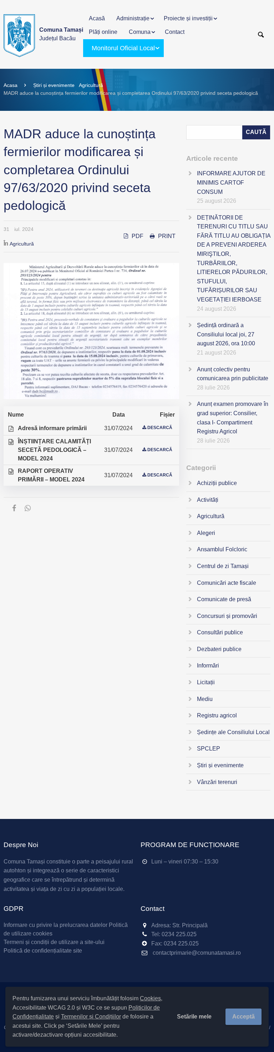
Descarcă (159, 427)
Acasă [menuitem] (97, 18)
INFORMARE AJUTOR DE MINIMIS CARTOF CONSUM (231, 182)
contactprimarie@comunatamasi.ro (197, 953)
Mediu (205, 699)
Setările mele (194, 1017)
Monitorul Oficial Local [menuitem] (123, 48)
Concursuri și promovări (227, 616)
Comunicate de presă (224, 599)
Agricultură (91, 85)
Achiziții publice (217, 483)
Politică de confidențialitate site (43, 951)
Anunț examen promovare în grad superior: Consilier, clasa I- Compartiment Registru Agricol (232, 417)
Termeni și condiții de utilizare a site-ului (54, 942)
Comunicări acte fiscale (226, 583)
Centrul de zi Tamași (223, 566)
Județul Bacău (61, 34)
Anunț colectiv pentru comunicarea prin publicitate (232, 374)
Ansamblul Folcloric (222, 549)
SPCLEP (208, 749)
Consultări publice (220, 632)
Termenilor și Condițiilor (91, 1017)
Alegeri (206, 533)
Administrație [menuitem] (132, 18)
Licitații (206, 682)
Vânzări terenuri (217, 782)
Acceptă (243, 1017)
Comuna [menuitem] (140, 32)
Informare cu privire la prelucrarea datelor (55, 925)
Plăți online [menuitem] (103, 32)
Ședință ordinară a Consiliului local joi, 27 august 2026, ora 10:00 (226, 334)
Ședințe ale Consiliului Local (233, 732)
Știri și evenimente (54, 85)
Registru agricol (217, 715)
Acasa (10, 85)
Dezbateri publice (219, 649)
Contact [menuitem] (174, 32)
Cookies (150, 998)
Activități (207, 500)
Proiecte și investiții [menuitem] (188, 18)
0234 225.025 (179, 934)
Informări (208, 665)
